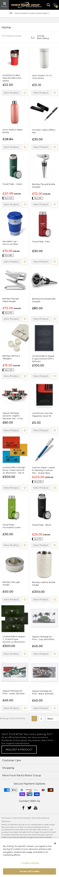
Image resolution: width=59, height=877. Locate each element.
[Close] (55, 843)
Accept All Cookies (29, 871)
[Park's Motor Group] (26, 5)
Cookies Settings (30, 863)
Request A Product (19, 749)
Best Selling (43, 38)
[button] (11, 93)
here (8, 818)
